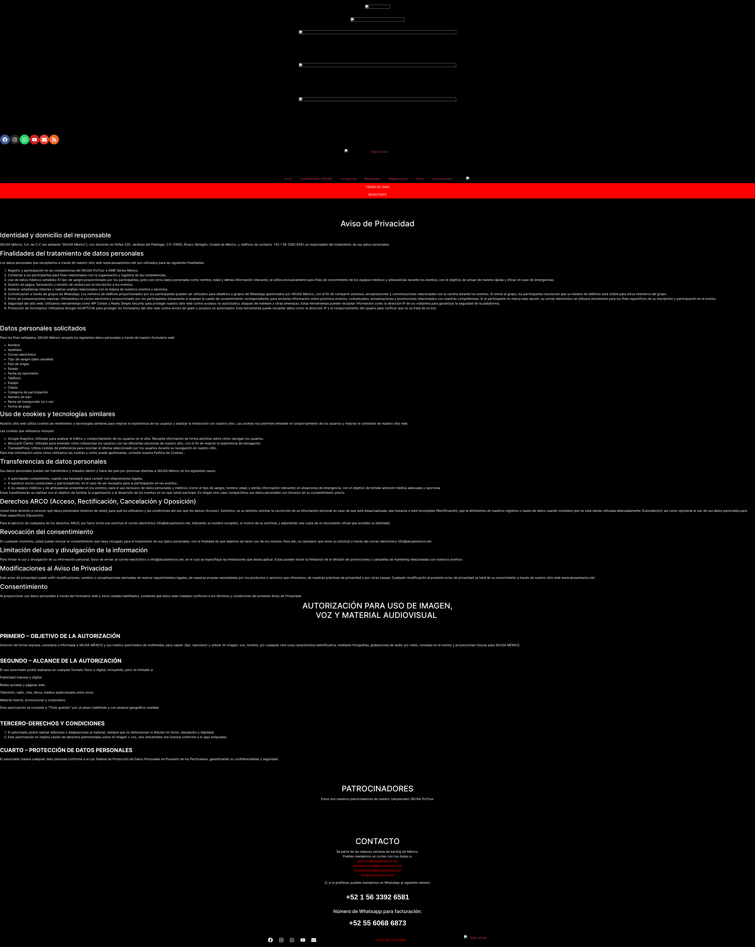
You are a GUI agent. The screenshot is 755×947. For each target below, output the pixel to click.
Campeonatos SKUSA (316, 179)
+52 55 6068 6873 (377, 923)
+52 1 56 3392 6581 (377, 897)
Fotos (420, 179)
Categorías (348, 179)
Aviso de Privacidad (391, 940)
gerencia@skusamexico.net (377, 861)
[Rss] (54, 139)
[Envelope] (44, 139)
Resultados (372, 179)
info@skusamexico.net (377, 875)
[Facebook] (5, 139)
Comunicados (442, 179)
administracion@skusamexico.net (377, 866)
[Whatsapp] (24, 139)
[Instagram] (15, 139)
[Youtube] (34, 139)
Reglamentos (398, 179)
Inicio (288, 179)
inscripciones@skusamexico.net (377, 870)
